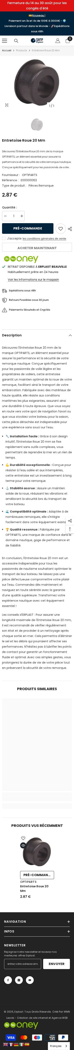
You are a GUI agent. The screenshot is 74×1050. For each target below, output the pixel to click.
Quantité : (9, 207)
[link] (37, 799)
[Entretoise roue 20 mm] (37, 852)
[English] (5, 1044)
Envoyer (57, 964)
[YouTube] (30, 980)
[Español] (27, 1044)
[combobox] (59, 1046)
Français (55, 1046)
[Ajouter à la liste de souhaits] (61, 229)
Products (21, 50)
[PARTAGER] (69, 229)
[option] (37, 83)
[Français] (11, 1044)
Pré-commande (27, 228)
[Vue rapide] (23, 845)
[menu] (4, 40)
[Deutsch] (16, 1044)
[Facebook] (8, 980)
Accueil (6, 50)
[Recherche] (16, 40)
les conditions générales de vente (44, 238)
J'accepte (14, 238)
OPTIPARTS (29, 175)
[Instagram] (19, 980)
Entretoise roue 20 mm (34, 888)
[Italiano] (21, 1044)
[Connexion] (58, 40)
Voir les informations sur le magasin (33, 280)
